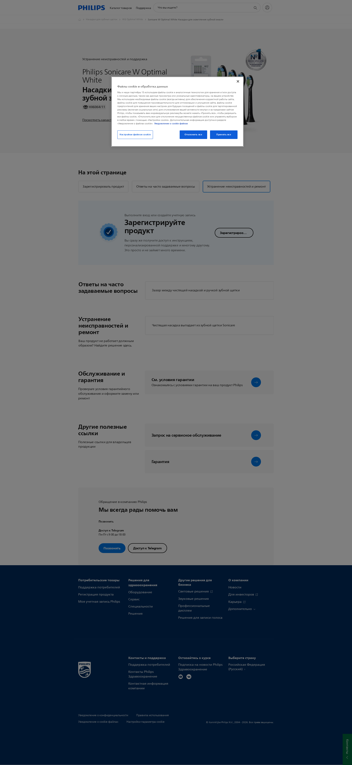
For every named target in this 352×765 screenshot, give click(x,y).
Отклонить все (193, 134)
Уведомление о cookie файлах (171, 123)
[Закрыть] (237, 81)
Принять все (223, 134)
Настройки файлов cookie (135, 134)
